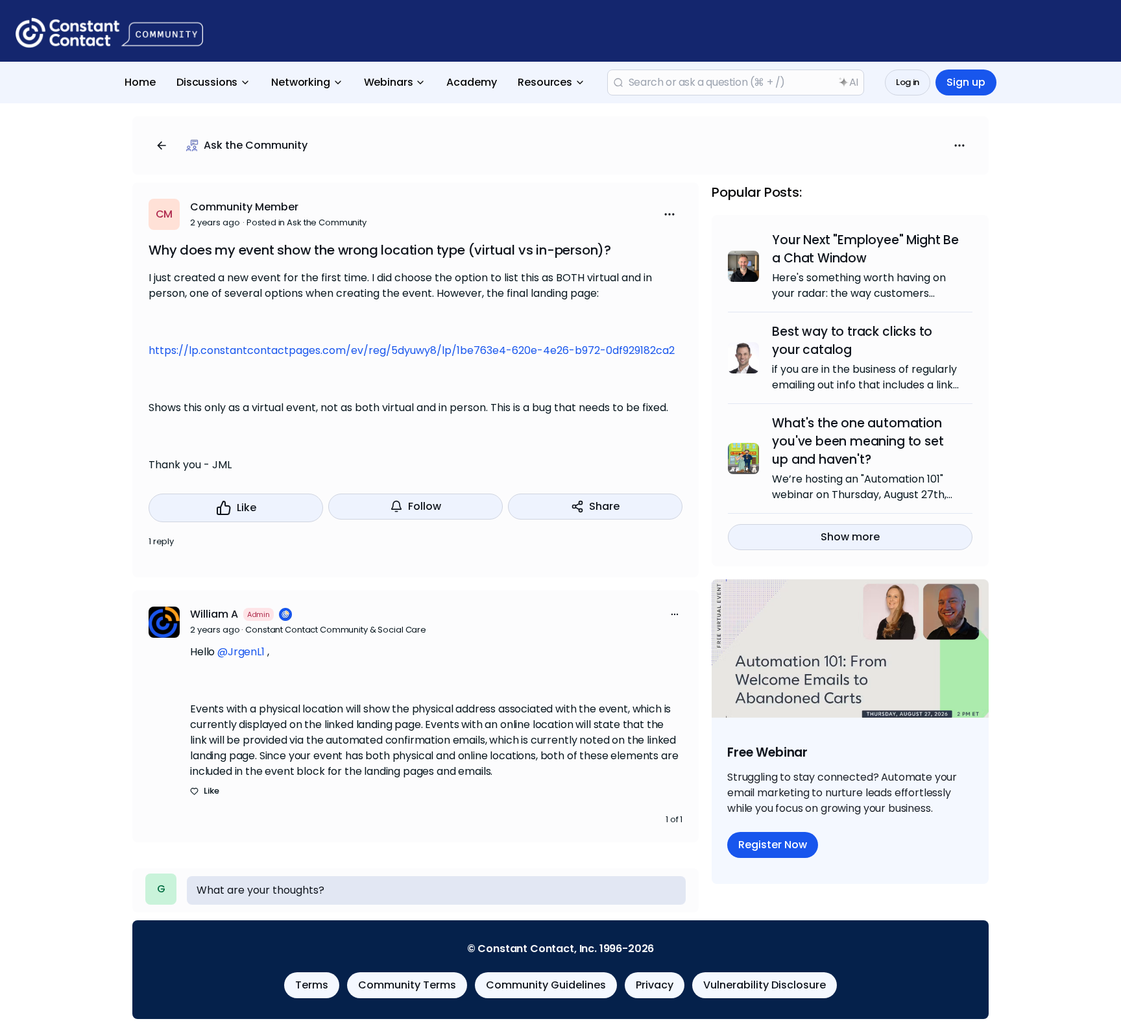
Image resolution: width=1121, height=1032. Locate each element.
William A (214, 614)
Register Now (772, 844)
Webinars (388, 82)
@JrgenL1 (241, 651)
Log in (907, 82)
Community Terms (407, 984)
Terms (311, 984)
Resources (545, 82)
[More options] (674, 614)
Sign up (965, 82)
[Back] (162, 145)
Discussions (206, 82)
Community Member (244, 206)
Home (140, 82)
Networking (300, 82)
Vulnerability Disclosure (764, 984)
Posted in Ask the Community (307, 222)
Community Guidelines (546, 984)
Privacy (654, 984)
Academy (471, 82)
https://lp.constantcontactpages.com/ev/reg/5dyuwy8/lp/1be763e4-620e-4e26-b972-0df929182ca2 (412, 350)
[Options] (959, 145)
